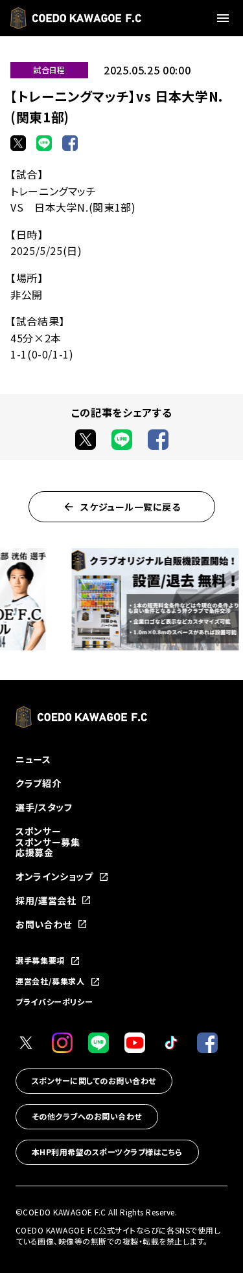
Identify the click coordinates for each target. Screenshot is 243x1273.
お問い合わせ (44, 924)
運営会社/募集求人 (50, 982)
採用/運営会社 (46, 900)
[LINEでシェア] (44, 143)
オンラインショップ (54, 876)
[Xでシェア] (18, 143)
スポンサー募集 (48, 842)
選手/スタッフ (44, 807)
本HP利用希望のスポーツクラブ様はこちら (107, 1151)
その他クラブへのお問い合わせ (87, 1116)
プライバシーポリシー (54, 1001)
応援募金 (35, 852)
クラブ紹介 (38, 783)
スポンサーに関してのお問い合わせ (94, 1080)
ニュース (33, 759)
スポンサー (38, 831)
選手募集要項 (40, 961)
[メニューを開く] (225, 18)
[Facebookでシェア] (70, 143)
